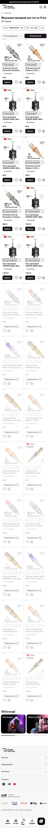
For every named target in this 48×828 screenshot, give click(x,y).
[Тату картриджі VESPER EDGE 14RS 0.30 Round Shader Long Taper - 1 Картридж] (35, 101)
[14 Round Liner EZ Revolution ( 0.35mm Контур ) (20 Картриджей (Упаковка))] (13, 199)
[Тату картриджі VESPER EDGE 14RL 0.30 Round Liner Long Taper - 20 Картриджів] (13, 247)
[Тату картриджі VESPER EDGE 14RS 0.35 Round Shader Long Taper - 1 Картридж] (13, 150)
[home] (2, 13)
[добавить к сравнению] (21, 82)
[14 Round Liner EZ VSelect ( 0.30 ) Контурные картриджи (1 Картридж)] (35, 52)
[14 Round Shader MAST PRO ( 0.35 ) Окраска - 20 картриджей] (35, 560)
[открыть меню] (45, 7)
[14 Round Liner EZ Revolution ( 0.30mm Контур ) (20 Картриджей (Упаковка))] (35, 507)
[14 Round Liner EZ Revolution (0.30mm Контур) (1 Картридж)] (13, 296)
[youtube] (14, 784)
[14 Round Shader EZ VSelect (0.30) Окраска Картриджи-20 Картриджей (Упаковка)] (35, 613)
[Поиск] (41, 7)
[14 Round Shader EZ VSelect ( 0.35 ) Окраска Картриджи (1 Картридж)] (13, 455)
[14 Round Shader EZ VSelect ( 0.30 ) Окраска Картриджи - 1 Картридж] (35, 402)
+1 (16, 64)
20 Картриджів (32, 162)
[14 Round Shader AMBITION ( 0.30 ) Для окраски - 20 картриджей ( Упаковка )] (13, 560)
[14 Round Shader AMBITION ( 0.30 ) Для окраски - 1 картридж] (13, 402)
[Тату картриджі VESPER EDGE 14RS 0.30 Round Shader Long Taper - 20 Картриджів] (35, 247)
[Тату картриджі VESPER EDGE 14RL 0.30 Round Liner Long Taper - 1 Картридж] (13, 101)
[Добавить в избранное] (16, 82)
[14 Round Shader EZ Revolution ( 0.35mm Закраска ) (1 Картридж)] (35, 296)
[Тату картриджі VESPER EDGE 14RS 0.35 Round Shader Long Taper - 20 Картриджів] (35, 199)
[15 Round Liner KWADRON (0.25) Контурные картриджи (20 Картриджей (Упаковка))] (35, 666)
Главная (7, 13)
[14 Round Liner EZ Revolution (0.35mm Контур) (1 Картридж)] (13, 52)
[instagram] (3, 784)
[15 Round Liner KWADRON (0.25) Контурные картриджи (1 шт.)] (35, 455)
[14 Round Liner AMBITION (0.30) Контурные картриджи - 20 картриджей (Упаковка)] (13, 613)
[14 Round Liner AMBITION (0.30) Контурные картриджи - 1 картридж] (35, 349)
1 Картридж (8, 64)
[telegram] (9, 784)
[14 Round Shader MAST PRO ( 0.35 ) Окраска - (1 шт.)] (13, 349)
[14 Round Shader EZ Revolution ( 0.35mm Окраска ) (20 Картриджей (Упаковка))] (13, 507)
